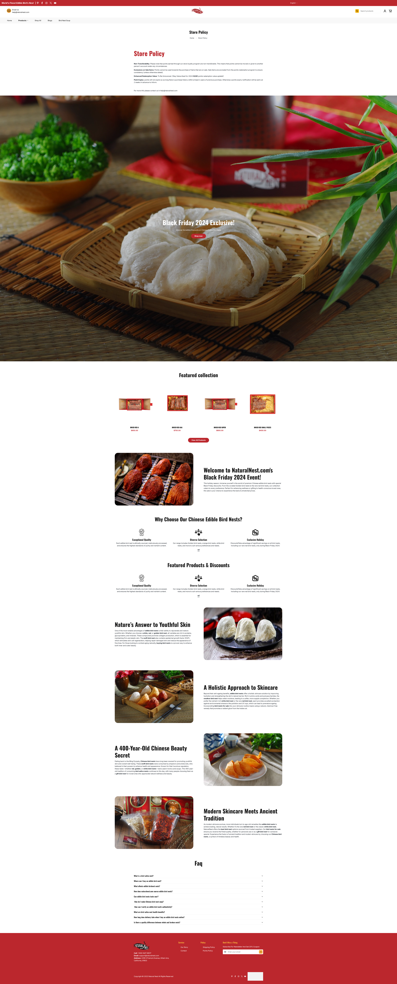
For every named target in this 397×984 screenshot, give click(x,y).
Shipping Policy (209, 947)
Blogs (50, 20)
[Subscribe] (261, 952)
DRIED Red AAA (177, 427)
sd (199, 550)
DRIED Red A (134, 427)
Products (22, 20)
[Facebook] (42, 3)
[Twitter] (51, 3)
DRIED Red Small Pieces (262, 427)
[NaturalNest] (198, 11)
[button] (390, 11)
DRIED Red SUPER (220, 427)
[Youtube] (55, 3)
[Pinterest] (38, 3)
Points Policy (208, 951)
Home (9, 20)
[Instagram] (46, 3)
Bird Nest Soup (64, 20)
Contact (184, 951)
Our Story (184, 947)
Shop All (38, 20)
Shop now (198, 236)
